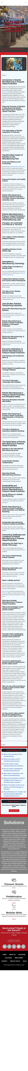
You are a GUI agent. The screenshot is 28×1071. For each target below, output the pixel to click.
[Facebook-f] (9, 946)
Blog (24, 961)
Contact (4, 961)
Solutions (21, 954)
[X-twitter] (23, 946)
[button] (26, 3)
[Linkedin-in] (5, 946)
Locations (8, 958)
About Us (12, 954)
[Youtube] (19, 946)
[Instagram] (14, 946)
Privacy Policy (15, 961)
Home (2, 49)
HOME (4, 954)
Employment (19, 958)
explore (14, 890)
